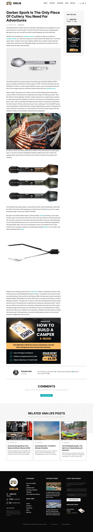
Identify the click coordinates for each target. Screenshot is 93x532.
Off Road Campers (31, 490)
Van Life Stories (31, 483)
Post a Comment (46, 395)
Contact (52, 3)
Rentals (72, 3)
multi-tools (34, 291)
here (22, 229)
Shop (66, 3)
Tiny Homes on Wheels (33, 494)
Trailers (28, 492)
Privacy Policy (54, 524)
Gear (27, 485)
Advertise (60, 3)
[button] (33, 64)
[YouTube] (75, 21)
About (28, 503)
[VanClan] (13, 3)
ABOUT (46, 3)
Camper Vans (30, 487)
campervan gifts (11, 38)
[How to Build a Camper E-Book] (33, 341)
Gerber (45, 227)
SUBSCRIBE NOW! (73, 499)
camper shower (29, 36)
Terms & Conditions (66, 524)
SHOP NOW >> (75, 512)
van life (41, 215)
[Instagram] (73, 21)
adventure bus (50, 88)
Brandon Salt (26, 371)
